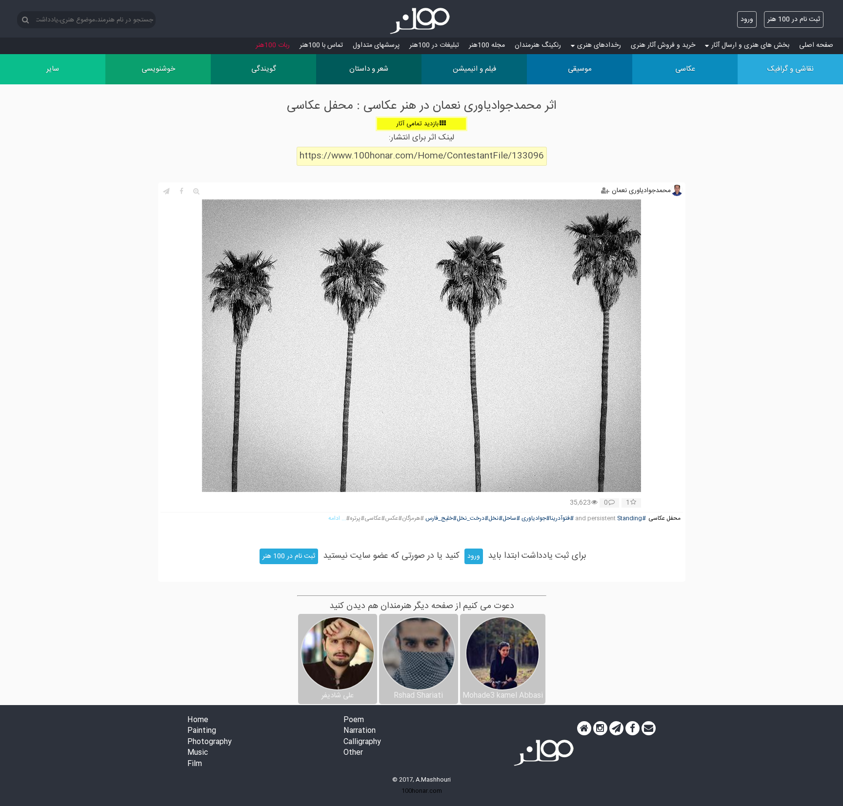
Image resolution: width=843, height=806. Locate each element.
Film (194, 764)
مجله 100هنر (487, 45)
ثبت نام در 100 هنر (793, 19)
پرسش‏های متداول (376, 45)
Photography (209, 742)
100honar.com (421, 790)
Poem (353, 720)
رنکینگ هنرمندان (538, 45)
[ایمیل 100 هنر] (649, 728)
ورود (747, 19)
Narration (359, 731)
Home (197, 720)
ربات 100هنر (273, 45)
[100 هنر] (421, 21)
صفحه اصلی (816, 45)
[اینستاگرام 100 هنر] (600, 728)
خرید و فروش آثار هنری (663, 45)
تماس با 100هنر (321, 45)
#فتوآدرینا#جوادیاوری (548, 518)
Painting (201, 731)
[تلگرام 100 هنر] (616, 728)
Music (197, 753)
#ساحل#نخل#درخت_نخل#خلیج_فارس (472, 518)
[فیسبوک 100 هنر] (632, 728)
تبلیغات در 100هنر (434, 45)
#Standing (631, 518)
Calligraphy (362, 742)
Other (353, 753)
